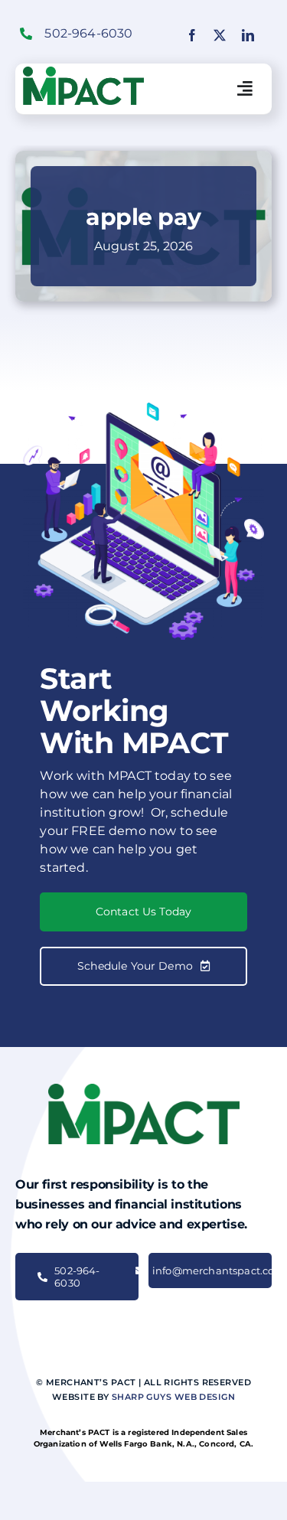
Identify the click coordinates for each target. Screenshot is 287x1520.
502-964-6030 (88, 33)
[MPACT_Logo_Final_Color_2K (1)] (83, 72)
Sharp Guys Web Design (173, 1396)
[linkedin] (248, 35)
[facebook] (192, 35)
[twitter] (220, 35)
